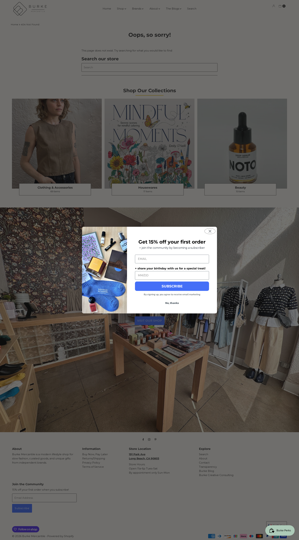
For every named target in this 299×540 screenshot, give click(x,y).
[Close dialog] (210, 231)
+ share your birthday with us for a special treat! (170, 268)
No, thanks (172, 302)
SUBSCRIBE (172, 286)
